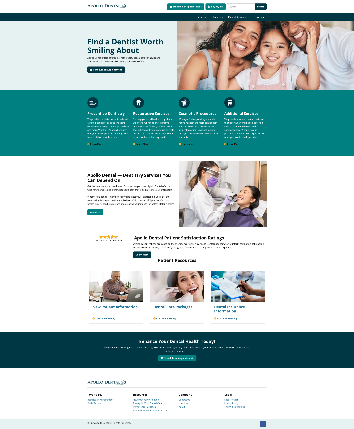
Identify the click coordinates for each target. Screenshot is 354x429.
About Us (218, 17)
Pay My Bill (217, 6)
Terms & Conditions (234, 406)
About (182, 406)
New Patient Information (146, 399)
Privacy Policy (231, 403)
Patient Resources (237, 17)
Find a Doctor (94, 403)
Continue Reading (105, 318)
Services (201, 17)
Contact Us (184, 399)
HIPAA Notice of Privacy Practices (150, 410)
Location (259, 17)
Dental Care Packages (144, 406)
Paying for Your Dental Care (147, 403)
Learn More (96, 144)
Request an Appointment (100, 399)
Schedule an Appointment (187, 6)
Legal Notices (231, 399)
